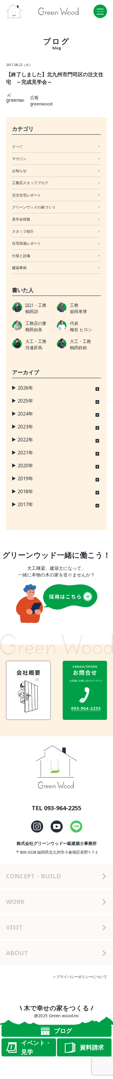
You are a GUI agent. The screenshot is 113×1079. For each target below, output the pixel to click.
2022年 (25, 439)
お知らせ (19, 170)
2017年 (25, 504)
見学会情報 (21, 219)
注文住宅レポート (26, 195)
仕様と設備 (21, 255)
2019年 (25, 478)
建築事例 (19, 267)
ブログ (63, 1031)
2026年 (25, 387)
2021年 (25, 452)
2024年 (25, 413)
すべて (17, 146)
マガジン (19, 158)
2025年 (25, 400)
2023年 (25, 426)
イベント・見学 (36, 1047)
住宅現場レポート (26, 243)
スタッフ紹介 (23, 231)
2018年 (25, 491)
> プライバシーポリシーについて (80, 976)
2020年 (25, 465)
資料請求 (92, 1047)
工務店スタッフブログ (30, 182)
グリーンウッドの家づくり (33, 207)
